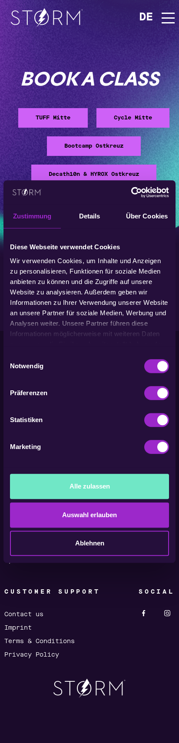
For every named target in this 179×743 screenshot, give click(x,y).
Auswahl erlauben (89, 514)
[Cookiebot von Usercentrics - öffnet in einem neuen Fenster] (131, 192)
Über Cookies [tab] (147, 216)
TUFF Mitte (53, 118)
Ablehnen (89, 543)
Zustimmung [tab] (32, 216)
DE (146, 17)
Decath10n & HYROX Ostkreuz (94, 174)
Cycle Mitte (133, 118)
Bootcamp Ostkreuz (93, 146)
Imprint (18, 628)
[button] (164, 18)
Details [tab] (89, 216)
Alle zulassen (90, 486)
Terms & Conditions (39, 641)
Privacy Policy (31, 655)
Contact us (23, 614)
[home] (46, 18)
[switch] (156, 393)
